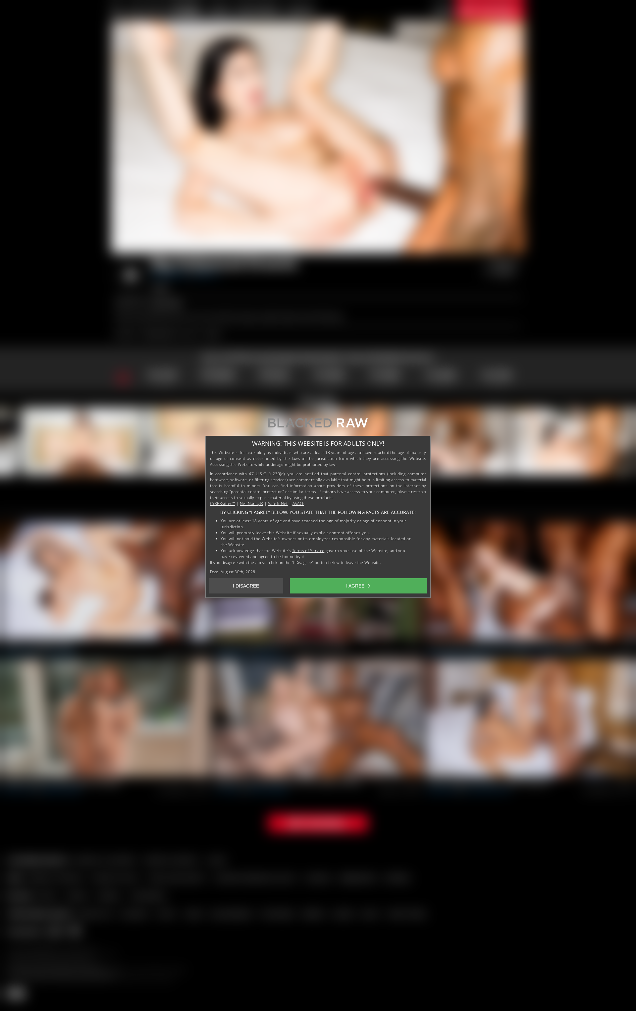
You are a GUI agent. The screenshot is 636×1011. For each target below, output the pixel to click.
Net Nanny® (251, 503)
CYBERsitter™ (223, 503)
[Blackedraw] (318, 425)
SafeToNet (278, 503)
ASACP (298, 503)
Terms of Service (308, 550)
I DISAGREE (246, 586)
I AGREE (355, 586)
